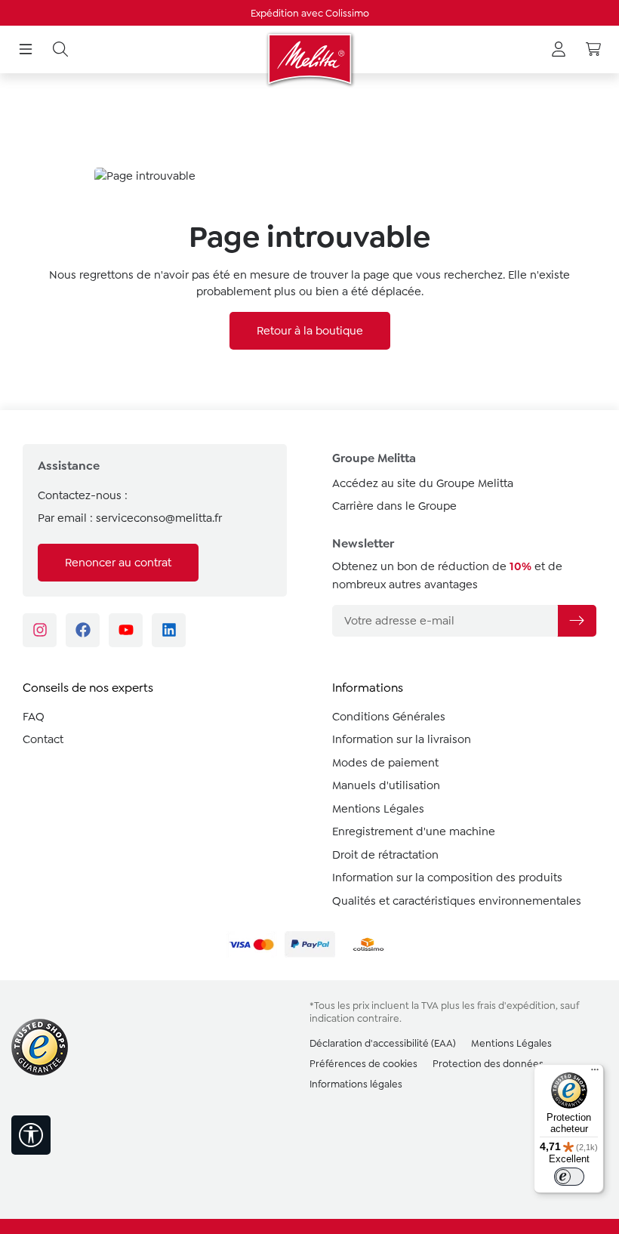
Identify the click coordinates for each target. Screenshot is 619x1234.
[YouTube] (125, 630)
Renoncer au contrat (118, 562)
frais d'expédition (516, 1005)
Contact (43, 739)
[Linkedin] (168, 630)
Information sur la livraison (401, 739)
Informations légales (356, 1084)
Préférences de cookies (363, 1063)
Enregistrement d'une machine (413, 831)
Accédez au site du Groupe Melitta (422, 483)
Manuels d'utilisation (386, 785)
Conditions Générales (388, 716)
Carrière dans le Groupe (394, 506)
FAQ (34, 716)
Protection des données (488, 1063)
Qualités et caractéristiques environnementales (456, 901)
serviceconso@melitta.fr (159, 518)
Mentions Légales (378, 808)
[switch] (569, 1177)
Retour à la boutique (310, 330)
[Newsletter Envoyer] (576, 621)
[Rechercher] (60, 50)
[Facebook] (82, 630)
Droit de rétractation (385, 854)
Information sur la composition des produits (447, 877)
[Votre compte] (558, 50)
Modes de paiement (385, 762)
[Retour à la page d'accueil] (309, 58)
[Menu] (25, 50)
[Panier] (593, 50)
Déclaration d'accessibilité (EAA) (383, 1043)
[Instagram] (39, 630)
